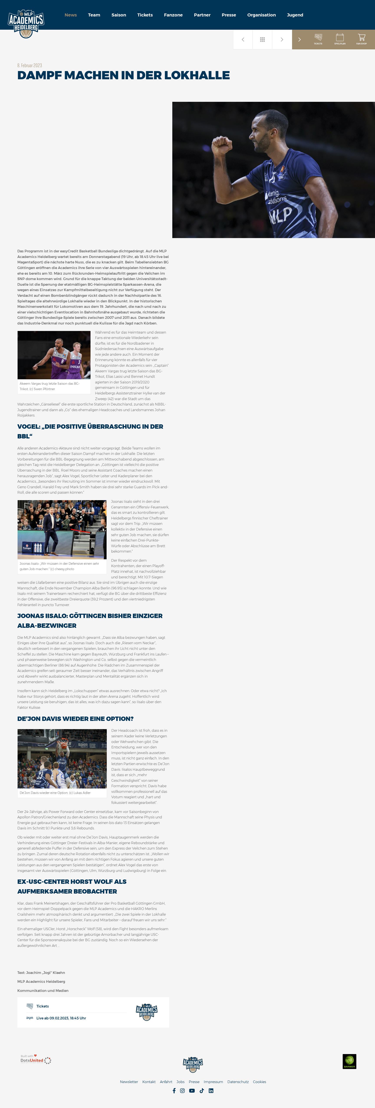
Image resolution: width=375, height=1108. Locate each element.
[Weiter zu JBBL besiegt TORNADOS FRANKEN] (282, 39)
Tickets (145, 15)
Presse (229, 15)
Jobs (180, 1082)
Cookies (259, 1082)
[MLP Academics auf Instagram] (182, 1092)
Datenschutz (238, 1082)
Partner (202, 15)
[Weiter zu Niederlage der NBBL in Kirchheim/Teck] (243, 39)
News (71, 15)
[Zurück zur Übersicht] (262, 39)
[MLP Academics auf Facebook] (174, 1092)
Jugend (295, 15)
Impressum (213, 1082)
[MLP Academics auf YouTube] (192, 1092)
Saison (119, 15)
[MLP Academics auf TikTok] (201, 1092)
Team (94, 15)
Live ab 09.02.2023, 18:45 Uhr (61, 1018)
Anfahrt (166, 1082)
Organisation (261, 15)
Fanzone (173, 15)
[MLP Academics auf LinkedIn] (211, 1092)
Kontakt (149, 1082)
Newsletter (129, 1082)
